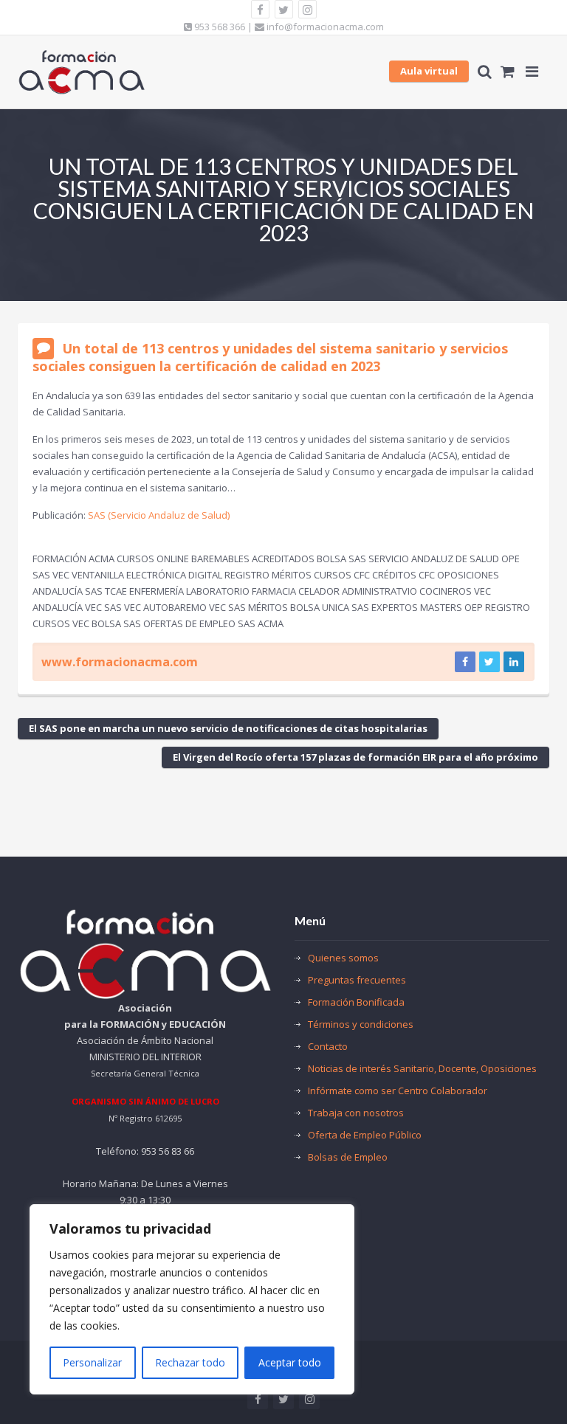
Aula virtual (429, 70)
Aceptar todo (289, 1362)
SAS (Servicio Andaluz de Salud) (159, 515)
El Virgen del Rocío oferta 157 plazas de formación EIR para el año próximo (355, 757)
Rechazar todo (190, 1362)
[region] (192, 1299)
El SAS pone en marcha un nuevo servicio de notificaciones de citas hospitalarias (228, 728)
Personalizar (92, 1362)
